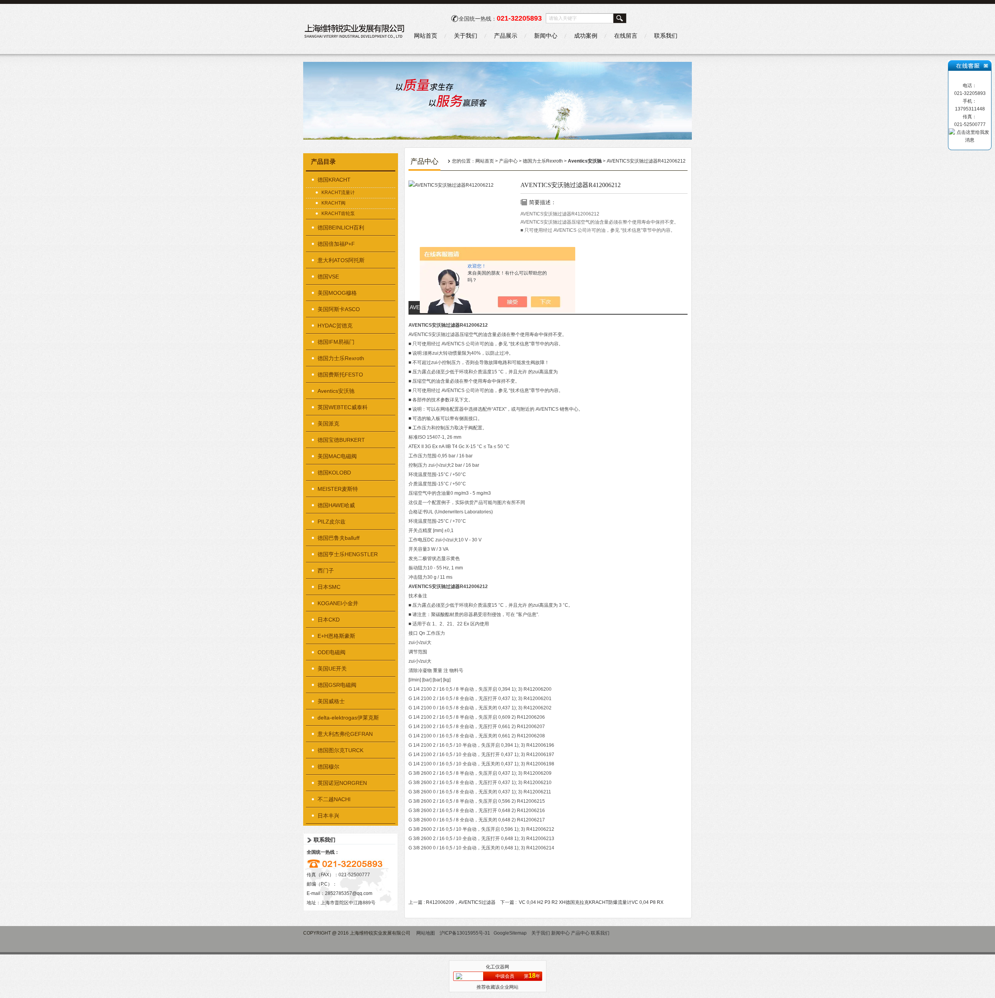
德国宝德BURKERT (341, 440)
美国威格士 (331, 701)
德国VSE (328, 276)
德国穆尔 (328, 766)
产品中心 (508, 161)
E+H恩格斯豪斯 (336, 636)
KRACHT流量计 (338, 192)
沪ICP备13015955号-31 (465, 933)
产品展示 (505, 35)
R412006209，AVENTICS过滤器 (461, 902)
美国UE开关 (332, 668)
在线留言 (625, 35)
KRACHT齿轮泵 (338, 213)
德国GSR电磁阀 (337, 685)
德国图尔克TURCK (340, 750)
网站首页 (425, 35)
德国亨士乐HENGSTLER (348, 554)
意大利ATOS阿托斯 (341, 260)
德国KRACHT (334, 180)
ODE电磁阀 (332, 652)
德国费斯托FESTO (340, 374)
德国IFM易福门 (336, 342)
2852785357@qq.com (348, 893)
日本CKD (329, 619)
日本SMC (329, 587)
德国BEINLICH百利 (341, 227)
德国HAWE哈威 (336, 505)
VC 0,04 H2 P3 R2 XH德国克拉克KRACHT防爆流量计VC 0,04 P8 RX (591, 902)
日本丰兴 (328, 815)
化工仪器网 (497, 967)
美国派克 (328, 423)
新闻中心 (545, 35)
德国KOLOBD (334, 472)
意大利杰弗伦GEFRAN (345, 734)
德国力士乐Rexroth (341, 358)
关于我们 (465, 35)
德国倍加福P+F (336, 244)
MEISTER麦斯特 (338, 489)
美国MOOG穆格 (337, 293)
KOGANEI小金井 (338, 603)
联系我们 (665, 35)
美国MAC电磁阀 (337, 456)
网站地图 (425, 933)
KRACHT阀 (333, 203)
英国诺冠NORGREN (342, 783)
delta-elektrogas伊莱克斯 (348, 717)
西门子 (326, 570)
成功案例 (585, 35)
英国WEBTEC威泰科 (343, 407)
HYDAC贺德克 (335, 325)
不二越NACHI (334, 799)
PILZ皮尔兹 (332, 521)
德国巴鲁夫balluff (339, 538)
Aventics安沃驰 (336, 391)
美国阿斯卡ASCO (339, 309)
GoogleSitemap (510, 933)
